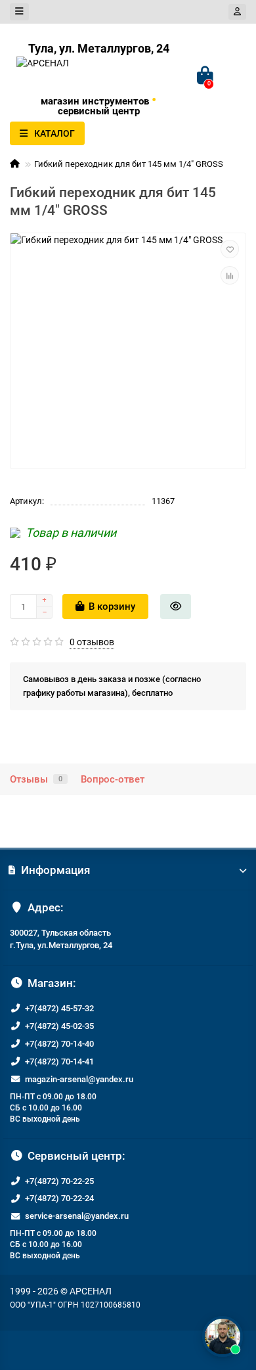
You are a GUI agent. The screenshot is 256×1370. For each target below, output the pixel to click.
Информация (55, 870)
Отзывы (36, 779)
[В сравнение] (230, 275)
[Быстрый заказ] (175, 606)
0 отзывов (92, 642)
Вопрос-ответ (112, 779)
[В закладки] (230, 249)
